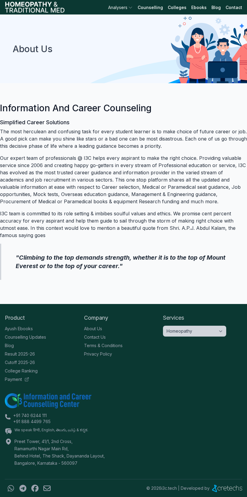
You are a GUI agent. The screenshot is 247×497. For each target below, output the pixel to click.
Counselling (150, 7)
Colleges (177, 7)
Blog (216, 7)
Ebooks (199, 7)
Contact (234, 7)
